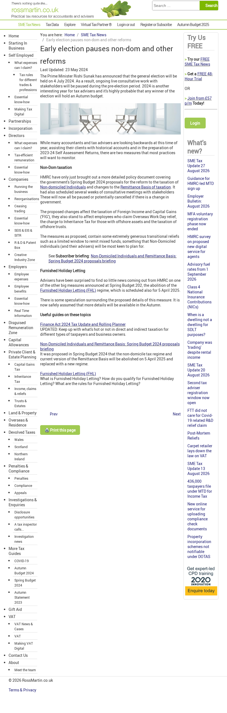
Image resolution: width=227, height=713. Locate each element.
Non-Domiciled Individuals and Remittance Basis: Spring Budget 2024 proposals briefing (112, 258)
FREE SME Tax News (197, 61)
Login (195, 123)
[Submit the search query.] (210, 5)
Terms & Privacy (23, 690)
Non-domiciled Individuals (63, 187)
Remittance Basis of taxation (145, 187)
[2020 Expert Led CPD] (201, 595)
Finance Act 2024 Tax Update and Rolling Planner (83, 324)
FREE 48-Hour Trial (199, 76)
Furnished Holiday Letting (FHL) (68, 290)
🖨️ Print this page (60, 430)
